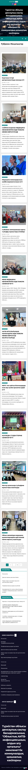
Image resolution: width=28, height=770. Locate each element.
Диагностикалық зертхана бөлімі (10, 577)
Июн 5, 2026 (6, 286)
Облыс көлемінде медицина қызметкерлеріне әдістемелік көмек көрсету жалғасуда (13, 537)
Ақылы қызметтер (5, 680)
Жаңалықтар (4, 75)
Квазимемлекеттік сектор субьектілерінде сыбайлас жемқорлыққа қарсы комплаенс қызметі (12, 591)
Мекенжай (3, 665)
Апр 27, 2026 (6, 490)
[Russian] (26, 768)
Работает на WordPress (6, 767)
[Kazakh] (24, 768)
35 (17, 565)
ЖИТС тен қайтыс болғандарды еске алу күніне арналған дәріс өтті (14, 388)
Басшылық (5, 573)
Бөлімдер (3, 641)
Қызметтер (3, 679)
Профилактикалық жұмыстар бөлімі (11, 585)
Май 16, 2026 (6, 392)
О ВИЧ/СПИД (4, 676)
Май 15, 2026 (6, 440)
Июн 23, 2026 (6, 134)
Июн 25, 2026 (6, 82)
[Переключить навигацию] (25, 38)
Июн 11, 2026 (6, 234)
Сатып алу (3, 661)
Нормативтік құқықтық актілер (8, 691)
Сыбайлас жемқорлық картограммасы (10, 694)
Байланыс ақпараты (6, 685)
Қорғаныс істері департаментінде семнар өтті (13, 601)
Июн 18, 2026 (6, 184)
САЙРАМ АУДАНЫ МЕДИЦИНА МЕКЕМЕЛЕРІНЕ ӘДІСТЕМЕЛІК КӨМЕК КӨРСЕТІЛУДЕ (13, 130)
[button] (22, 38)
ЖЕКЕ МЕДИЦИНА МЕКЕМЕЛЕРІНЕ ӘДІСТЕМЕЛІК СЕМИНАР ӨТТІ (13, 282)
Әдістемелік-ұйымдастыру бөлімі (9, 657)
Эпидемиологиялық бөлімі (7, 643)
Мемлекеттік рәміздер (6, 688)
